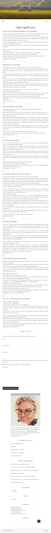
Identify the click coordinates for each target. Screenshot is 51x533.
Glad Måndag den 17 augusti (17, 449)
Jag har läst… (13, 446)
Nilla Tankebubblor (15, 476)
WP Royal (11, 530)
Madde (12, 464)
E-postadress (6, 345)
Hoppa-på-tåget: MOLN (16, 455)
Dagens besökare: (15, 507)
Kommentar (5, 367)
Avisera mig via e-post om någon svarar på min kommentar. (17, 364)
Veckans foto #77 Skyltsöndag (17, 452)
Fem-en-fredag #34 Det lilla (17, 443)
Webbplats (5, 352)
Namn (4, 339)
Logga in (46, 530)
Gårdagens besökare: (16, 508)
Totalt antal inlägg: (15, 512)
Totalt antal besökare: (16, 510)
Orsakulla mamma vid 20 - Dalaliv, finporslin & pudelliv (24, 470)
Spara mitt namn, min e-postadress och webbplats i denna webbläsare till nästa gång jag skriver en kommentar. (25, 361)
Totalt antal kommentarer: (17, 513)
